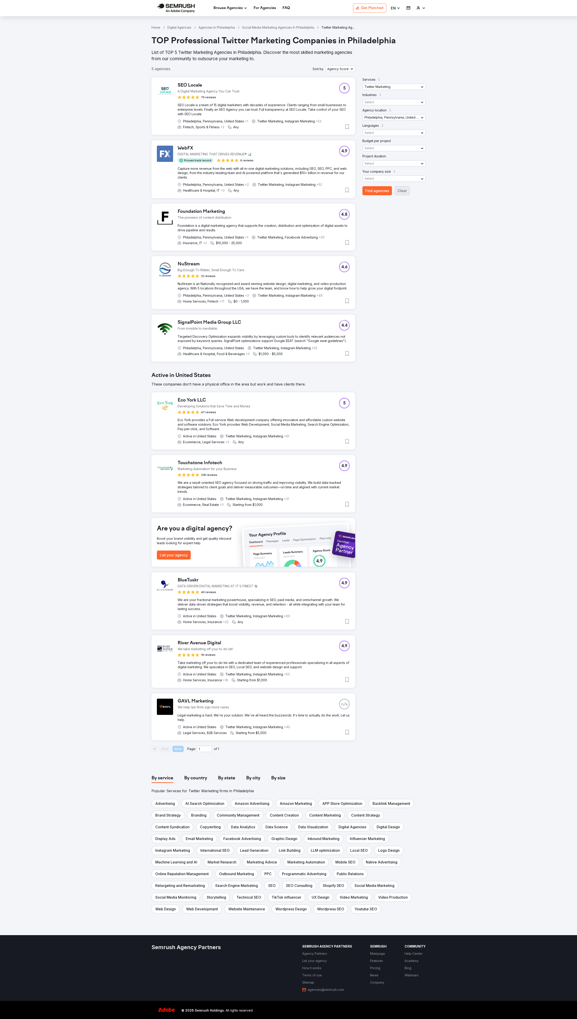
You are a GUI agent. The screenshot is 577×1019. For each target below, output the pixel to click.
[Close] (367, 457)
